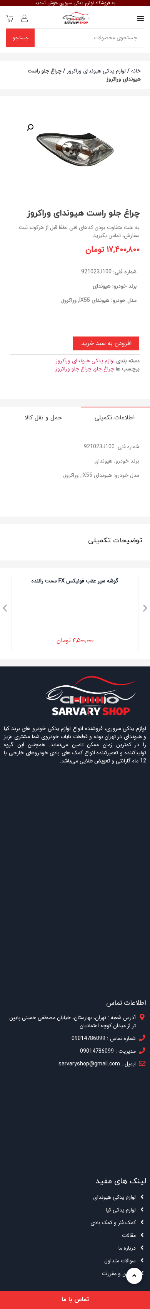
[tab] (115, 417)
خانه (136, 71)
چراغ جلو (104, 369)
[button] (5, 607)
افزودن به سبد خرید (106, 343)
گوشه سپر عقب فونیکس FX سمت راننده (75, 581)
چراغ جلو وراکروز (73, 369)
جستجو (20, 38)
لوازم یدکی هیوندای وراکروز (96, 71)
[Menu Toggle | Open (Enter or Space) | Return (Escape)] (140, 18)
